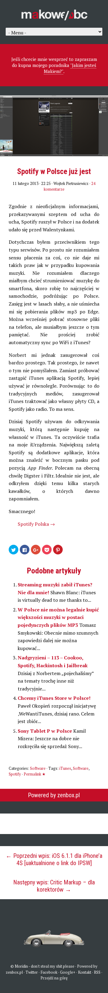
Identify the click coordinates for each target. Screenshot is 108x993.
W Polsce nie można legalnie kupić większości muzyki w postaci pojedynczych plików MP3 (58, 617)
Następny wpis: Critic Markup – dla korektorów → (54, 886)
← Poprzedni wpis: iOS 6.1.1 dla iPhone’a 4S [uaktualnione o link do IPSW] (54, 859)
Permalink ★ (35, 774)
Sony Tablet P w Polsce (45, 731)
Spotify (15, 774)
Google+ (67, 972)
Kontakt (84, 972)
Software (38, 768)
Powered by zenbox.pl (54, 795)
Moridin (21, 966)
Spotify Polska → (36, 524)
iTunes (65, 768)
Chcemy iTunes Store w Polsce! (54, 698)
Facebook (48, 972)
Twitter (32, 972)
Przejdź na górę (54, 978)
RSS (97, 972)
